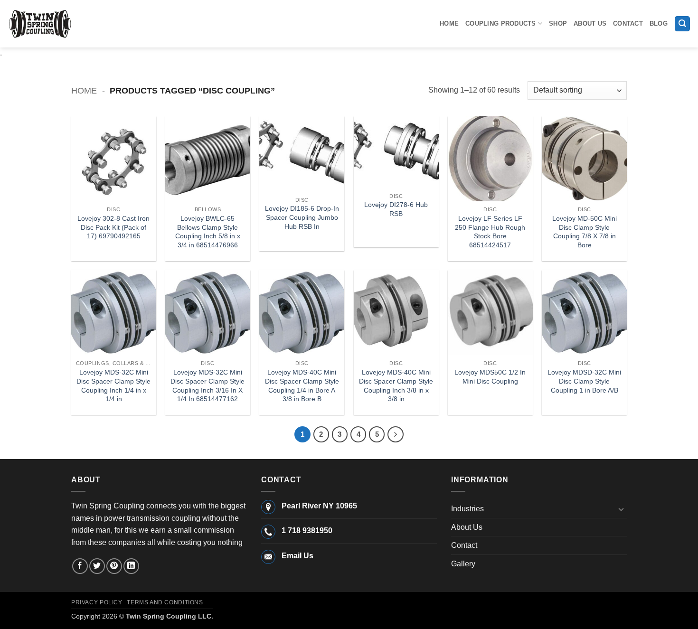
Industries (467, 509)
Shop (558, 23)
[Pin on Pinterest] (114, 566)
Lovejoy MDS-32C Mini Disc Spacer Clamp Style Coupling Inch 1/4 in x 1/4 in (113, 385)
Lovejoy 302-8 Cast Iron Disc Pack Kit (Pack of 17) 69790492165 (113, 227)
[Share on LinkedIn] (131, 566)
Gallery (463, 564)
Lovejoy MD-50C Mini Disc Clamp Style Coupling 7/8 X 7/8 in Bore (584, 232)
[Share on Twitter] (97, 566)
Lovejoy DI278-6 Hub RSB (396, 209)
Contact (628, 23)
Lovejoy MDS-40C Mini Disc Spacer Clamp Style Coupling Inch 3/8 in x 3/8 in (396, 385)
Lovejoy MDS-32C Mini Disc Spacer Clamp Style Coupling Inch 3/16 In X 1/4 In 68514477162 (207, 385)
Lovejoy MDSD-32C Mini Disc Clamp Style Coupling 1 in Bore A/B (584, 381)
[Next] (395, 434)
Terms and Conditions (165, 602)
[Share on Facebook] (80, 566)
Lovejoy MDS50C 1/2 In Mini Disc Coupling (490, 376)
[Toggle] (621, 509)
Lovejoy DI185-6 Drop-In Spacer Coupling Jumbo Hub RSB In (302, 217)
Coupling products (500, 23)
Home (449, 23)
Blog (659, 23)
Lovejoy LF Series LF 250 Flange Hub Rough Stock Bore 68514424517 (490, 232)
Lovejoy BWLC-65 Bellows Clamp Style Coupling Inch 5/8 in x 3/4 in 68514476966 (207, 232)
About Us (590, 23)
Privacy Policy (97, 602)
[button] (682, 24)
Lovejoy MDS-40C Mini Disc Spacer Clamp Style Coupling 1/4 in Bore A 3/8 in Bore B (302, 385)
